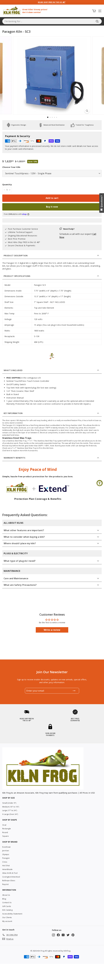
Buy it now (52, 206)
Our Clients (7, 917)
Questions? (101, 201)
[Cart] (94, 11)
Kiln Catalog (7, 910)
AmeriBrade (7, 869)
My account (7, 921)
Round (5, 832)
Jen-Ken (5, 850)
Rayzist (5, 884)
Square (5, 836)
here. (52, 448)
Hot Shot (6, 865)
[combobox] (52, 21)
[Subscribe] (74, 690)
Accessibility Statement (12, 913)
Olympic (5, 854)
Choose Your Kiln (11, 167)
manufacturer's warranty (45, 401)
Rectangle (6, 828)
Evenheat (6, 847)
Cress (4, 862)
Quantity (7, 184)
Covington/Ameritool (11, 877)
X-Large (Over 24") (10, 814)
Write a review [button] (52, 629)
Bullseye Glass (8, 880)
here (8, 450)
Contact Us (7, 902)
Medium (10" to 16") (10, 806)
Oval (4, 825)
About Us (6, 895)
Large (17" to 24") (9, 810)
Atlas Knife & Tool (9, 873)
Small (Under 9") (9, 803)
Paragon (6, 858)
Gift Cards (6, 906)
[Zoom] (87, 110)
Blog (4, 899)
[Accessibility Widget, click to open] (100, 483)
